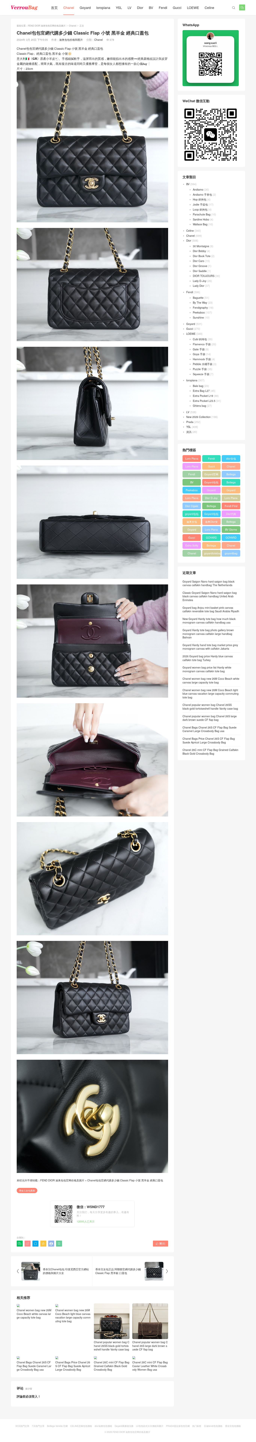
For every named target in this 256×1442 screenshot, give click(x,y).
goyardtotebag (212, 553)
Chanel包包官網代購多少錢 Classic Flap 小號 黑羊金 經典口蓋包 (125, 1180)
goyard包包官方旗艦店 (191, 514)
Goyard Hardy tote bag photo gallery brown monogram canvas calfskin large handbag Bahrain (208, 633)
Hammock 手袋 (202, 359)
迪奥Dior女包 (211, 522)
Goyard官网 (211, 474)
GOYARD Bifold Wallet (231, 538)
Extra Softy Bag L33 (191, 546)
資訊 (189, 432)
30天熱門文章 (22, 1425)
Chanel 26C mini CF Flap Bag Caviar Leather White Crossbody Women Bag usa (150, 1365)
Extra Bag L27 (201, 391)
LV (129, 7)
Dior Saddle (200, 271)
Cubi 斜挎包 (200, 339)
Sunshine (198, 317)
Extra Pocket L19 (203, 396)
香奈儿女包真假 (27, 1190)
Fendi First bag (231, 506)
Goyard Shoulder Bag (231, 490)
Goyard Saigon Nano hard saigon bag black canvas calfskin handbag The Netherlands (208, 583)
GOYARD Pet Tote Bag (211, 538)
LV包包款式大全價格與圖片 (149, 1425)
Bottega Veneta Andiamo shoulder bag (211, 506)
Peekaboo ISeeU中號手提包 (192, 490)
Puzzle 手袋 (200, 369)
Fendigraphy (200, 307)
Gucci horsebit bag (192, 538)
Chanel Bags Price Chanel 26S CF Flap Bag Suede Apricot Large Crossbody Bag (72, 1365)
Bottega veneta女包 (231, 483)
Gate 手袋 (199, 349)
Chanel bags (192, 554)
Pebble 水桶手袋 (202, 364)
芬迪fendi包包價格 (213, 1425)
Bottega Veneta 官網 (57, 1425)
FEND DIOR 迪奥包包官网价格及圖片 (47, 25)
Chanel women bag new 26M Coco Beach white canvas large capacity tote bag (34, 1313)
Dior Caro (198, 261)
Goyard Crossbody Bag (211, 490)
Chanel (68, 7)
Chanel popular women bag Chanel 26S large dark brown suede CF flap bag (150, 1345)
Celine (209, 7)
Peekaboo (199, 312)
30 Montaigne (201, 246)
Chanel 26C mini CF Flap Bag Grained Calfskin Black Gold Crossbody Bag (111, 1365)
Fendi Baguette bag (211, 459)
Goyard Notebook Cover (192, 530)
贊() (160, 1243)
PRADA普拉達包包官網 (178, 1425)
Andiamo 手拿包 (202, 194)
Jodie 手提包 (200, 204)
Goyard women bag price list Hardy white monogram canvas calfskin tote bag (207, 669)
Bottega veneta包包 (231, 475)
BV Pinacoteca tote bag (191, 483)
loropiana (103, 7)
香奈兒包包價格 (233, 1425)
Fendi (163, 7)
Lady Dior (198, 286)
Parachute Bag (201, 214)
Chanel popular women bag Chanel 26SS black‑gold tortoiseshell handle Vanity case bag (111, 1345)
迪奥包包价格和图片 (71, 39)
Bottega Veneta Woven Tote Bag (211, 546)
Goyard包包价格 (211, 514)
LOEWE (193, 7)
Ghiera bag (199, 405)
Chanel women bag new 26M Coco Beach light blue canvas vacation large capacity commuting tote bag (73, 1315)
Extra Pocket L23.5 (204, 401)
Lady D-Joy (199, 281)
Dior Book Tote (201, 256)
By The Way (200, 302)
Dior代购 (231, 514)
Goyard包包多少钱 (211, 483)
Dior (140, 7)
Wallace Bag (200, 224)
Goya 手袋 (199, 354)
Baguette (198, 297)
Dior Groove (200, 266)
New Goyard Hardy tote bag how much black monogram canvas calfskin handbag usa (209, 620)
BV (151, 7)
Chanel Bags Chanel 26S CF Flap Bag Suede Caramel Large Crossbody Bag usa (34, 1365)
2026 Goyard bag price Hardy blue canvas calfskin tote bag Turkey (208, 658)
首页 (54, 7)
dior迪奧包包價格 (103, 1425)
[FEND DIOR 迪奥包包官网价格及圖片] (24, 7)
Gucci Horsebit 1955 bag (211, 467)
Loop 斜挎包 (200, 209)
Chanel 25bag (231, 467)
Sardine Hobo (201, 219)
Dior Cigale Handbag (191, 506)
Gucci (177, 7)
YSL (119, 7)
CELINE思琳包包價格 (81, 1425)
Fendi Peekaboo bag (192, 475)
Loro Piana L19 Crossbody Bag (191, 467)
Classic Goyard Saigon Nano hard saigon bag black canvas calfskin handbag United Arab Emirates (210, 596)
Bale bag (198, 386)
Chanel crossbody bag (231, 546)
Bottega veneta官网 (231, 522)
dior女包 (231, 458)
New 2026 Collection (198, 417)
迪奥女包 (191, 522)
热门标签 (196, 1425)
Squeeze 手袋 (201, 374)
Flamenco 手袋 (202, 344)
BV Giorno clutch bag (231, 530)
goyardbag (231, 553)
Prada (189, 422)
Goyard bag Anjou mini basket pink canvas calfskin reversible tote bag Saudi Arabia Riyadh (211, 609)
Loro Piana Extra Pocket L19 (231, 498)
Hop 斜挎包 (199, 199)
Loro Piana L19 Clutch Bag (191, 498)
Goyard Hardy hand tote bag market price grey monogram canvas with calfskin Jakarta (210, 647)
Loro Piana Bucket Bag (211, 530)
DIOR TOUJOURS (203, 276)
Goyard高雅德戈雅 (124, 1425)
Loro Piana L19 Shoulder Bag (191, 459)
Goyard (85, 7)
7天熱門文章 (38, 1425)
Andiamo (198, 189)
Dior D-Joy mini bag (211, 498)
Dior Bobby (199, 251)
